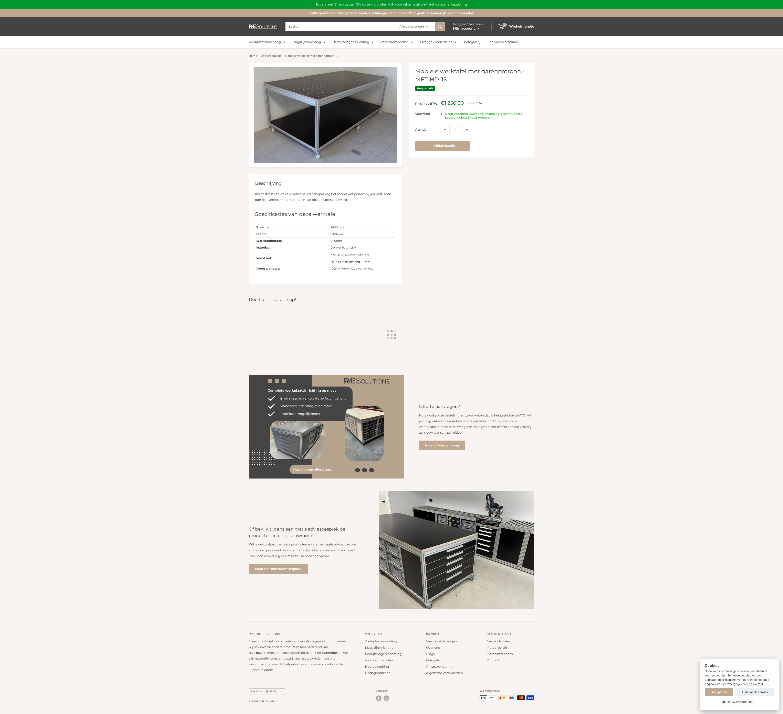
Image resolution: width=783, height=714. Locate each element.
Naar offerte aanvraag (442, 445)
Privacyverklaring (439, 666)
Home (253, 55)
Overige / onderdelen (436, 42)
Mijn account (464, 28)
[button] (739, 702)
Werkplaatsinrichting (265, 42)
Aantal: (420, 129)
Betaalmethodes (500, 654)
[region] (391, 4)
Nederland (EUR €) (263, 691)
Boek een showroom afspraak (278, 569)
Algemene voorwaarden (444, 673)
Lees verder (755, 684)
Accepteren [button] (719, 692)
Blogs (430, 654)
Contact (493, 660)
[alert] (739, 684)
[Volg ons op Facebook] (379, 698)
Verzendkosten (498, 641)
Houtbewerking (377, 666)
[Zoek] (440, 26)
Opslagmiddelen (377, 673)
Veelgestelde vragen (441, 641)
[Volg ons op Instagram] (386, 698)
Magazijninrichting (306, 42)
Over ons (433, 648)
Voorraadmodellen (395, 42)
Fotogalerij (472, 42)
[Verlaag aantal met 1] (445, 129)
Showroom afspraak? (504, 42)
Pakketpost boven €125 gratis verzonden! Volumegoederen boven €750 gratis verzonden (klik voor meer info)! (391, 13)
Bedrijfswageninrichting (351, 42)
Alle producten (271, 55)
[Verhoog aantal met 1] (466, 129)
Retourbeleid (497, 648)
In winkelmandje (442, 146)
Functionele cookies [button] (755, 692)
